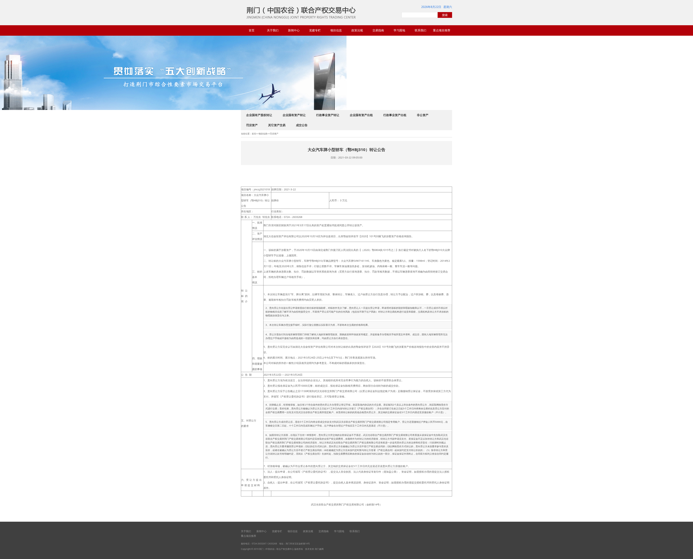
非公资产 (422, 115)
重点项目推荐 (441, 30)
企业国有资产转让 (294, 115)
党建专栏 (315, 30)
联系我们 (420, 30)
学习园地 (399, 30)
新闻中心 (294, 30)
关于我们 (272, 30)
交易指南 (378, 30)
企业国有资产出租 (361, 115)
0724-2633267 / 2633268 (264, 543)
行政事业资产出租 (394, 115)
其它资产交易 (277, 125)
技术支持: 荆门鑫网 (314, 549)
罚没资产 (252, 125)
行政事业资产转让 (327, 115)
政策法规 (357, 30)
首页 (251, 30)
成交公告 (302, 125)
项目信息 (336, 30)
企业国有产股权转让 (259, 115)
